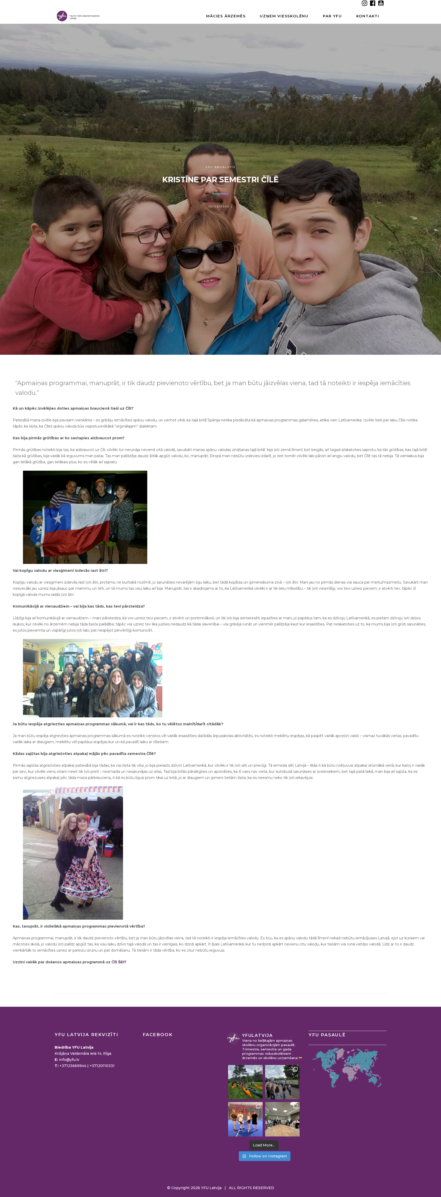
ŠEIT (122, 962)
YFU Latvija (211, 1188)
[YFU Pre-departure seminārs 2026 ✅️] (282, 1119)
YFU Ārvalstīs (220, 167)
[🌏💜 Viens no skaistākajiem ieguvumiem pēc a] (245, 1119)
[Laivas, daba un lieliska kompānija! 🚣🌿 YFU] (245, 1082)
